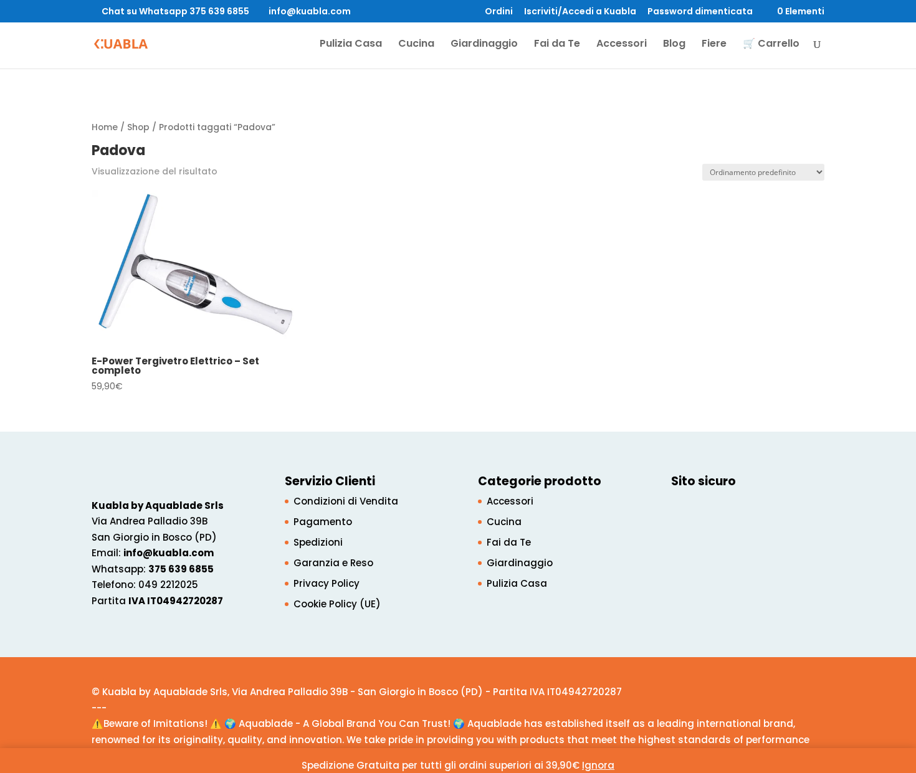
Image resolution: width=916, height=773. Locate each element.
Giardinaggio (484, 44)
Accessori (621, 44)
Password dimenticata (700, 12)
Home (105, 127)
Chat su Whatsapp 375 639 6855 (175, 11)
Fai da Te (557, 44)
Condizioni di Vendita (345, 501)
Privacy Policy (326, 583)
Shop (138, 127)
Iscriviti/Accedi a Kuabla (580, 12)
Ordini (499, 12)
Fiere (714, 44)
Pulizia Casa (351, 44)
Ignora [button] (598, 765)
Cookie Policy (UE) (337, 603)
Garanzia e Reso (333, 562)
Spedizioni (318, 542)
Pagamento (322, 521)
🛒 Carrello (771, 44)
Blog (674, 44)
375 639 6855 (181, 569)
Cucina (416, 44)
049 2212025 (168, 584)
